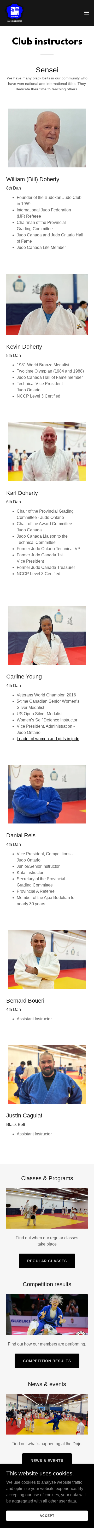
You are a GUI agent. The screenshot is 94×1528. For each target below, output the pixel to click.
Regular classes (47, 1261)
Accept (47, 1515)
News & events (47, 1460)
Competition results (47, 1361)
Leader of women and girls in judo (48, 739)
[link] (14, 12)
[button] (86, 12)
